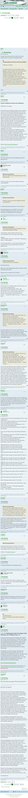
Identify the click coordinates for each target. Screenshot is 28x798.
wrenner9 (3, 343)
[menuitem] (3, 6)
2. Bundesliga (5, 13)
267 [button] (21, 17)
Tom (4, 218)
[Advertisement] (14, 33)
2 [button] (13, 17)
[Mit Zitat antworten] (24, 50)
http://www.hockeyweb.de (11, 144)
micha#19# (3, 674)
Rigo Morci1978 (6, 165)
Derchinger (3, 557)
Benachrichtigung (3, 148)
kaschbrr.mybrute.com (10, 552)
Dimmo (2, 95)
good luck (6, 252)
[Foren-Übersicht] (14, 2)
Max (4, 626)
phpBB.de (18, 795)
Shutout (2, 390)
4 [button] (16, 17)
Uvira (2, 48)
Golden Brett (4, 305)
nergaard (3, 534)
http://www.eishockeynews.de (8, 662)
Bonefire (5, 278)
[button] (10, 18)
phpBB (10, 794)
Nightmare (5, 605)
